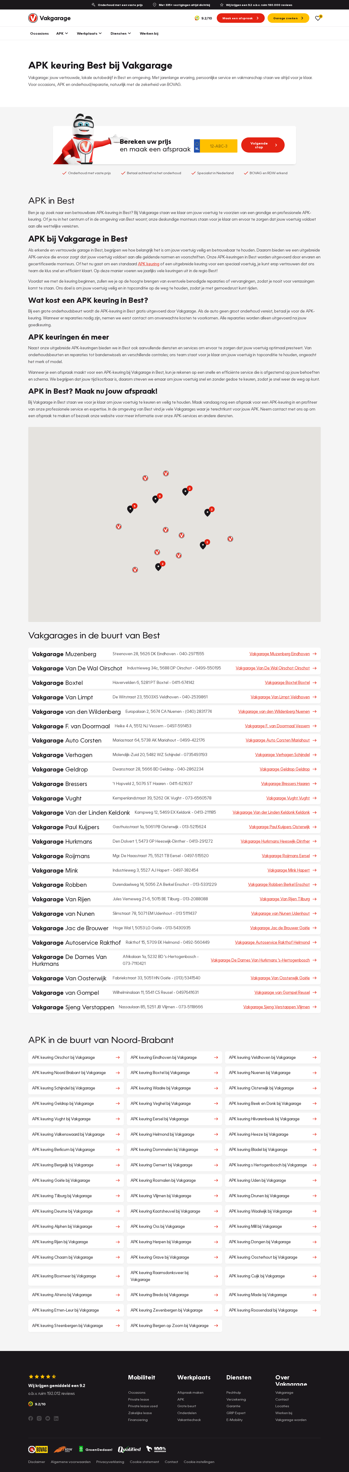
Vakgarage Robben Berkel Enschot (279, 884)
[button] (181, 535)
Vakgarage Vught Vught (288, 797)
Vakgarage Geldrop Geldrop (285, 768)
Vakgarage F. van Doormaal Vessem (277, 725)
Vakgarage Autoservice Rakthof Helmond (272, 942)
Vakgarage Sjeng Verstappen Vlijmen (276, 1006)
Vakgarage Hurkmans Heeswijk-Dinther (275, 841)
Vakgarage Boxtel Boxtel (287, 682)
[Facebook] (30, 1418)
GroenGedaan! (98, 1449)
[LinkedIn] (56, 1418)
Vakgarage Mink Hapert (289, 870)
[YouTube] (47, 1418)
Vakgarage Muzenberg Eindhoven (280, 653)
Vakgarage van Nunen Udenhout (280, 913)
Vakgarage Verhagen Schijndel (282, 754)
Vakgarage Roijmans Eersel (286, 855)
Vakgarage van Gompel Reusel (282, 992)
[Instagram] (39, 1418)
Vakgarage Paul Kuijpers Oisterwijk (279, 826)
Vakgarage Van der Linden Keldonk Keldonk (271, 812)
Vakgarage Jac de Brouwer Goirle (280, 927)
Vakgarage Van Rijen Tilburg (285, 898)
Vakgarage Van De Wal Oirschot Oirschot (273, 667)
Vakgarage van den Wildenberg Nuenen (274, 711)
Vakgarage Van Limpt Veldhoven (280, 696)
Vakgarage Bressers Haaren (285, 783)
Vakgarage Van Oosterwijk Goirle (280, 977)
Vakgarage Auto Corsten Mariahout (278, 740)
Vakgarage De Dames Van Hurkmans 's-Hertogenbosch (260, 960)
